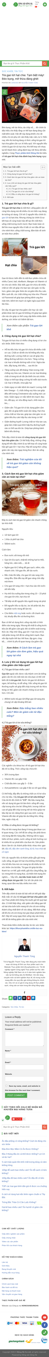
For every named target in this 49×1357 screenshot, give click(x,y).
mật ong (17, 613)
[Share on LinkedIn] (33, 998)
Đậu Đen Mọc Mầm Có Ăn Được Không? (20, 1149)
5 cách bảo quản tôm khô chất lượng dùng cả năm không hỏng (24, 1163)
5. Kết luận (9, 197)
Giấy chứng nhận (9, 1238)
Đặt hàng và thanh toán (11, 1291)
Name (8, 1051)
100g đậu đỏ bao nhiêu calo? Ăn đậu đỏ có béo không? (23, 1179)
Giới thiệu (6, 1266)
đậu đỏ (8, 849)
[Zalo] (44, 1340)
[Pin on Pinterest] (29, 998)
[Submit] (44, 63)
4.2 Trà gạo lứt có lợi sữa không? (21, 191)
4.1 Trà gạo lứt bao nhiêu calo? (20, 189)
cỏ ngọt (5, 852)
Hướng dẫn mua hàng (10, 1273)
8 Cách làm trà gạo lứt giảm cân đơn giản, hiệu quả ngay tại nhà (25, 651)
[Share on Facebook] (15, 998)
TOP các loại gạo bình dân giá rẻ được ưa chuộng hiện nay (24, 1188)
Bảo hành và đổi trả (9, 1287)
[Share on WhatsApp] (11, 998)
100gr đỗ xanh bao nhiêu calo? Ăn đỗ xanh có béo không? (24, 1171)
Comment (9, 1029)
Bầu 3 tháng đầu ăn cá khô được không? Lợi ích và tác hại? (23, 1155)
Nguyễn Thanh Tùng (29, 82)
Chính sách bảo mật (10, 1284)
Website (8, 1074)
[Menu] (4, 4)
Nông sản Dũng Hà (29, 1355)
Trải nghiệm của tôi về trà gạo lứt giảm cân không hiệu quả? (24, 463)
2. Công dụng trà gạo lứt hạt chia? (18, 174)
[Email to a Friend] (24, 998)
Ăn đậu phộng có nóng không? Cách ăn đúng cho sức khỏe (24, 1142)
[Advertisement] (24, 34)
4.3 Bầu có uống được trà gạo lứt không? (24, 194)
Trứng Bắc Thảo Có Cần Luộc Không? (19, 1202)
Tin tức (18, 71)
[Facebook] (24, 992)
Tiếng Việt (37, 3)
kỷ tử (32, 849)
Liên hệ (5, 1262)
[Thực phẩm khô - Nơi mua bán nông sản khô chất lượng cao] (23, 4)
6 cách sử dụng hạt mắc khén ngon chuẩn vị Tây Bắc (23, 1196)
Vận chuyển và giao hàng (12, 1294)
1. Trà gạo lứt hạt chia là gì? (16, 171)
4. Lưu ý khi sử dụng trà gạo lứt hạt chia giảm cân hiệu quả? (23, 184)
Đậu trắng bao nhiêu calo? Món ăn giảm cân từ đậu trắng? (25, 712)
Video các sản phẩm (10, 1242)
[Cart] (45, 4)
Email (8, 1062)
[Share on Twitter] (20, 998)
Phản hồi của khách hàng (12, 1245)
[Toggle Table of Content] (41, 167)
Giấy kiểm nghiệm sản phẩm (13, 1234)
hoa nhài (39, 849)
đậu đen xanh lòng (20, 849)
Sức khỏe (7, 71)
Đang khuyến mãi (9, 1269)
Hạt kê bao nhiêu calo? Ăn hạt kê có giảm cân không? (22, 1209)
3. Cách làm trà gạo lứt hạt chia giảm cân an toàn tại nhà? (24, 178)
